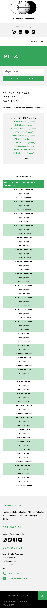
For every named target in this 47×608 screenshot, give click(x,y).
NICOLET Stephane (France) (23, 142)
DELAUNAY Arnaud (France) (23, 135)
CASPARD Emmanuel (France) (23, 128)
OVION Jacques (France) (23, 146)
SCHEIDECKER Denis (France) (23, 149)
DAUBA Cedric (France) (23, 132)
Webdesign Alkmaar (18, 596)
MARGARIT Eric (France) (24, 139)
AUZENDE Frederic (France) (23, 121)
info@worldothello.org (18, 578)
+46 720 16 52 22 (16, 573)
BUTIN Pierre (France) (23, 125)
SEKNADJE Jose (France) (23, 153)
